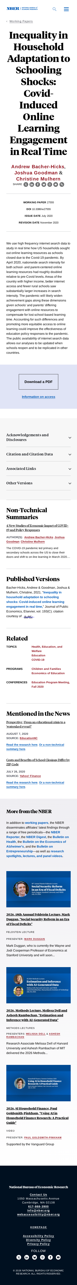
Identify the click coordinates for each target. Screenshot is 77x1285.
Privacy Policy (38, 1243)
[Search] (54, 9)
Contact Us (38, 1194)
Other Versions (19, 483)
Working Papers (21, 21)
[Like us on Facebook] (50, 1257)
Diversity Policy (38, 1239)
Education (38, 655)
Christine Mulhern (38, 179)
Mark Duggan (34, 939)
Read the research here (22, 744)
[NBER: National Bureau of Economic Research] (22, 9)
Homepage (38, 1227)
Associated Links (21, 468)
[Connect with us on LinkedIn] (26, 1257)
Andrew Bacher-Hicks (37, 166)
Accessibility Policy (38, 1235)
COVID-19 (38, 659)
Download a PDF (38, 382)
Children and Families (46, 668)
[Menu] (66, 9)
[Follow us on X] (18, 1257)
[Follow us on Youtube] (58, 1257)
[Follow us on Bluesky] (34, 1257)
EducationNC (29, 738)
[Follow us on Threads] (42, 1257)
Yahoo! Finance (30, 775)
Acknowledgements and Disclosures (27, 437)
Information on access (38, 396)
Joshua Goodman (36, 172)
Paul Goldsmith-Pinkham (43, 1137)
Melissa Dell (36, 1033)
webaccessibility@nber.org (38, 1214)
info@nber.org (38, 1210)
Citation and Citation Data (29, 454)
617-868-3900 (38, 1206)
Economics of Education (48, 673)
